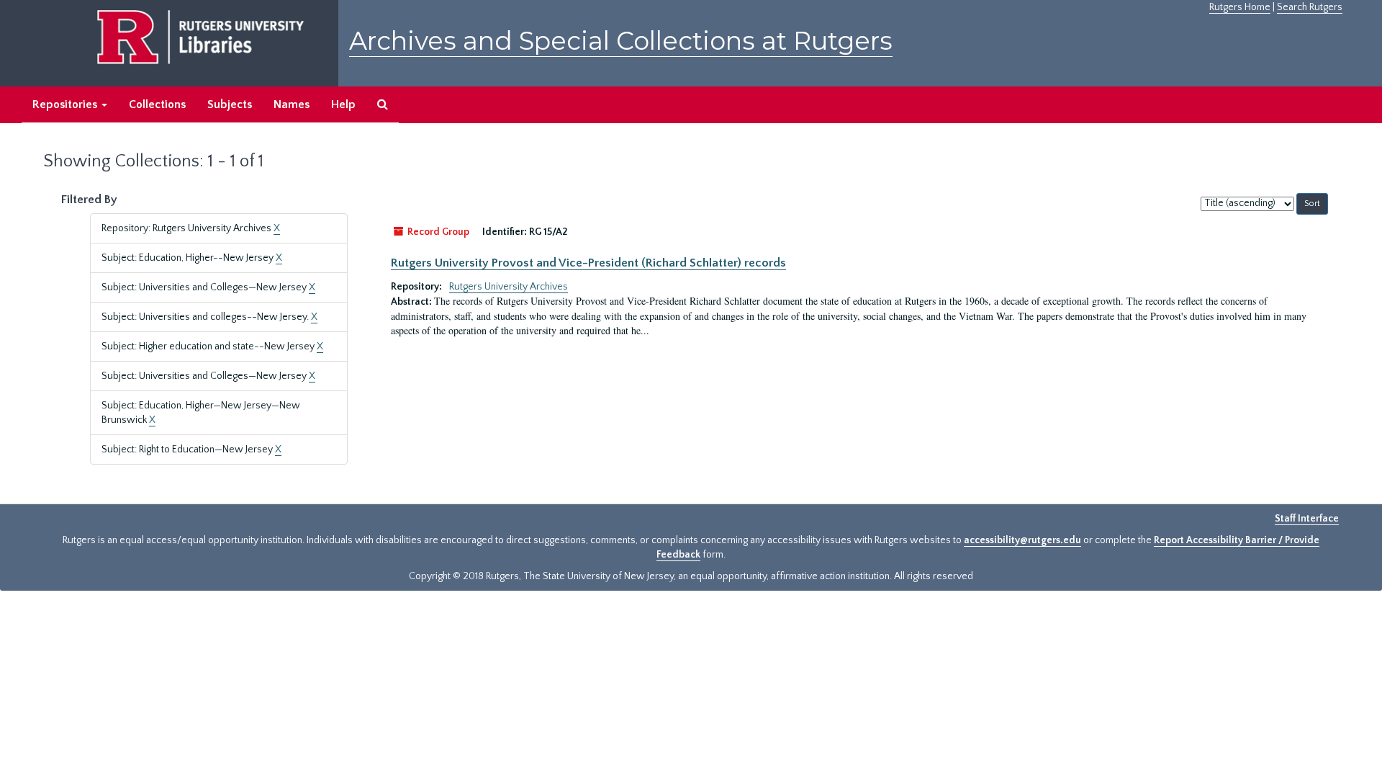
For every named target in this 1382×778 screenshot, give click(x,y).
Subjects (229, 104)
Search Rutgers (1309, 7)
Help (343, 104)
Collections (157, 104)
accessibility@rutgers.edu (1022, 540)
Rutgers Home (1239, 7)
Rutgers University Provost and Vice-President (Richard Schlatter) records (588, 262)
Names (292, 104)
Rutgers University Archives (508, 286)
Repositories (66, 104)
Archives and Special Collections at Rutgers (621, 40)
